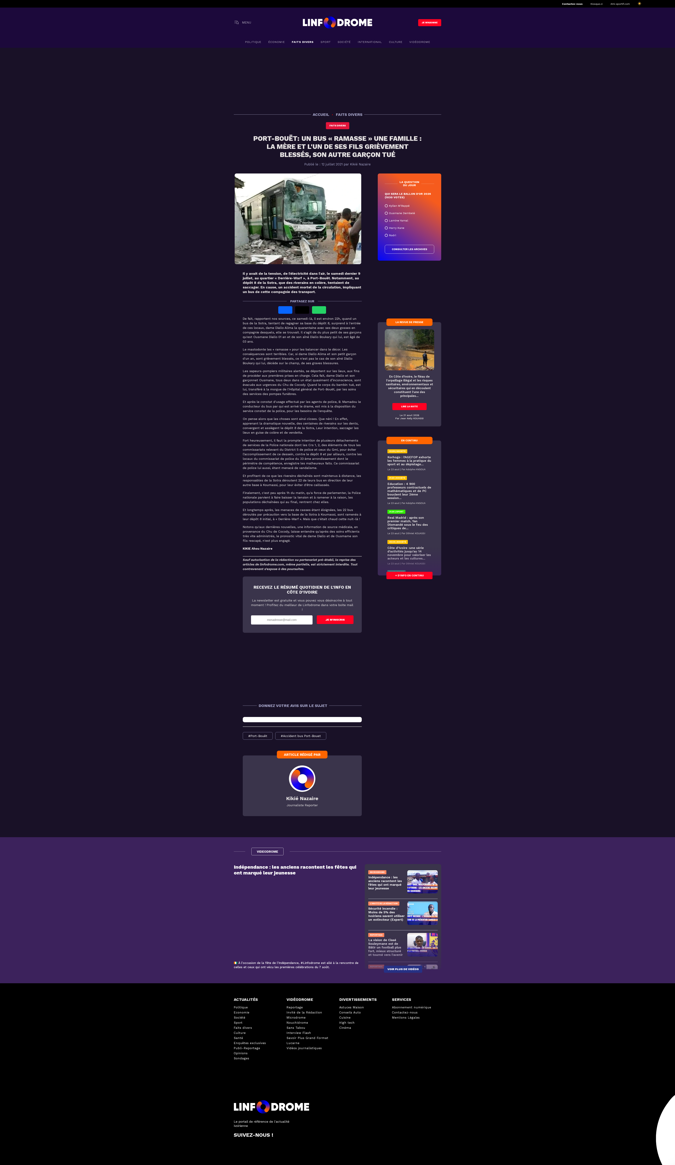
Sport (326, 42)
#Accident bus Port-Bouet (301, 736)
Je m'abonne (430, 22)
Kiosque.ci (596, 3)
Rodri (392, 235)
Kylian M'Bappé (399, 205)
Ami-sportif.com (620, 3)
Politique (253, 42)
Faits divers (337, 125)
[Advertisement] (337, 79)
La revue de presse (409, 322)
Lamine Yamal (398, 220)
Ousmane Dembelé (402, 213)
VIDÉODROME (419, 42)
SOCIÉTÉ (344, 42)
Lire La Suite (409, 406)
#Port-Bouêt (257, 736)
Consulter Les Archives (409, 249)
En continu (409, 440)
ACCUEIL (321, 114)
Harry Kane (396, 228)
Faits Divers (303, 42)
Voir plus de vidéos (403, 969)
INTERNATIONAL (370, 42)
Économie (276, 42)
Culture (395, 42)
